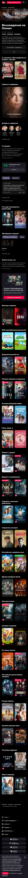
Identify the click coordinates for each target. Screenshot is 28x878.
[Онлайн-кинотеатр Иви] (4, 2)
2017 (5, 32)
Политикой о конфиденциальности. (12, 870)
